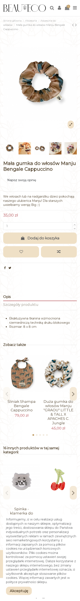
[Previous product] (73, 24)
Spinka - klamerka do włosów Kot (21, 513)
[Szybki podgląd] (28, 396)
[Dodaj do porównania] (59, 251)
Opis (7, 297)
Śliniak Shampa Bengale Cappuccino (21, 405)
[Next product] (76, 24)
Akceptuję (19, 591)
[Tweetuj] (10, 268)
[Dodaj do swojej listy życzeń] (21, 251)
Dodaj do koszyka (44, 238)
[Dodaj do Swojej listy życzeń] (16, 396)
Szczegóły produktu (20, 305)
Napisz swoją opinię (21, 180)
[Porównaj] (22, 396)
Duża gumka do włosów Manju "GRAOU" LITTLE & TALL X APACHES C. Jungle (58, 412)
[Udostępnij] (5, 268)
